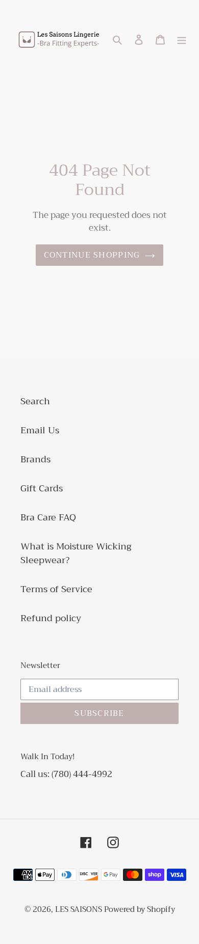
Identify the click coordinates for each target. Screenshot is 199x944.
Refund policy (50, 618)
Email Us (39, 430)
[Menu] (181, 39)
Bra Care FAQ (48, 517)
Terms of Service (56, 589)
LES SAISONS (79, 909)
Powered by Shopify (139, 909)
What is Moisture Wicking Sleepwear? (75, 553)
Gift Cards (41, 488)
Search (35, 401)
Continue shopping (92, 255)
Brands (35, 459)
